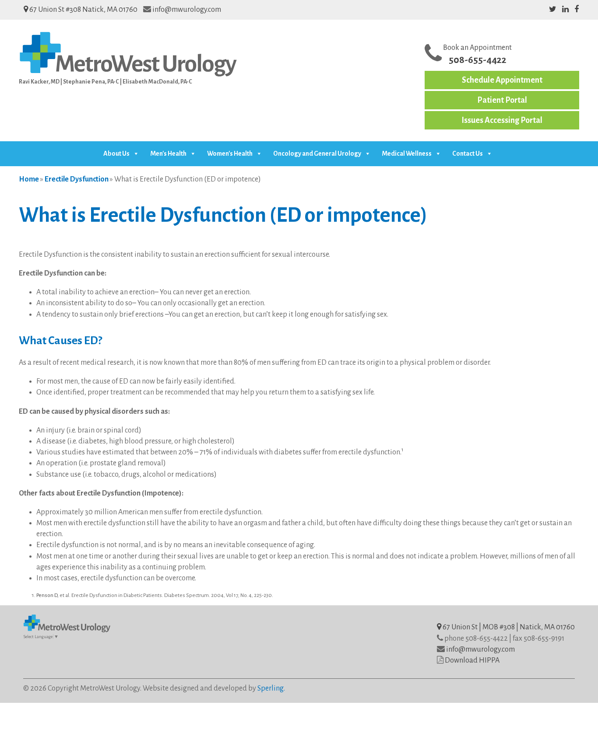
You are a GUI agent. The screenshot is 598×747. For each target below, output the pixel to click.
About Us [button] (116, 153)
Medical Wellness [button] (407, 153)
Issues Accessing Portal (501, 120)
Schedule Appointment (502, 80)
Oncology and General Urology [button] (317, 153)
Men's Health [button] (168, 153)
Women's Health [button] (230, 153)
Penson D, (47, 595)
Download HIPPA (472, 660)
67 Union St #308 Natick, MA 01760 (82, 10)
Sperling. (271, 688)
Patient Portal (502, 100)
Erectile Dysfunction (77, 179)
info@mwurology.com (186, 10)
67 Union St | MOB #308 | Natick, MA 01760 (508, 627)
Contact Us (467, 153)
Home (29, 179)
